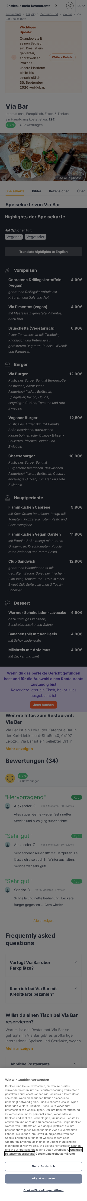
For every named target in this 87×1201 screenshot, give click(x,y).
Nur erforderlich (43, 1166)
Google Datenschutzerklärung (55, 1153)
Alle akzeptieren (43, 1178)
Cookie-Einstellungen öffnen (43, 1190)
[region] (43, 1134)
